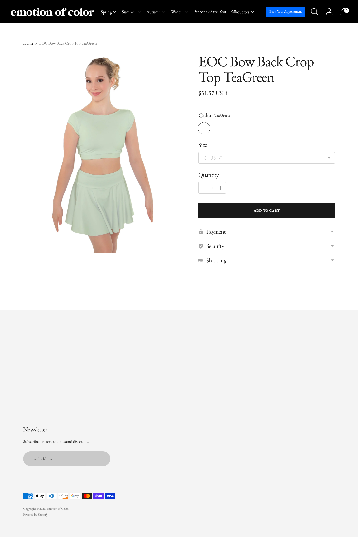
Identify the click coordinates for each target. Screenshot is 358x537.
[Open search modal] (314, 12)
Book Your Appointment (285, 11)
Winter (177, 12)
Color (204, 115)
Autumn (153, 12)
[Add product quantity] (221, 188)
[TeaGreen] (204, 128)
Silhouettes (240, 12)
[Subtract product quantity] (203, 188)
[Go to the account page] (329, 12)
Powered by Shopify (35, 514)
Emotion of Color (57, 509)
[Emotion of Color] (52, 11)
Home (28, 43)
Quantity (208, 175)
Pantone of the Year (209, 11)
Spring (106, 12)
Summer (129, 12)
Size (202, 145)
